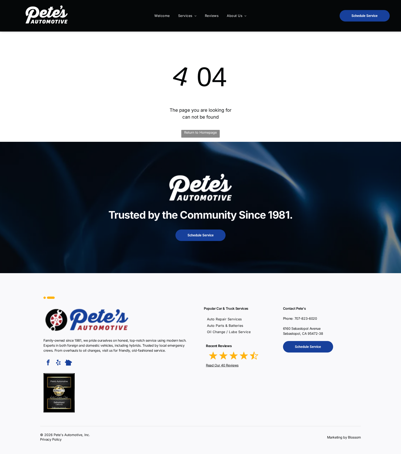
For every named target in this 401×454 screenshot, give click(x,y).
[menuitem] (162, 16)
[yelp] (58, 363)
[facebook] (48, 363)
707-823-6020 (305, 318)
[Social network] (68, 363)
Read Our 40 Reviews (222, 365)
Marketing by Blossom (344, 437)
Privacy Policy (51, 439)
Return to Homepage (200, 132)
